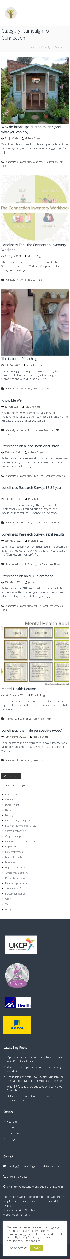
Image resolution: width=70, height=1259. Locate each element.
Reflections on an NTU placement (27, 576)
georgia (31, 582)
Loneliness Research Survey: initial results (33, 534)
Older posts (11, 776)
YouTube (12, 1121)
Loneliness (6, 434)
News (47, 388)
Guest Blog (37, 388)
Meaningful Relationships (44, 161)
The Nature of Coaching (19, 358)
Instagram (13, 1139)
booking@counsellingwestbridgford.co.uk (33, 1166)
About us (36, 605)
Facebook (13, 1133)
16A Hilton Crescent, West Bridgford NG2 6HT (34, 1186)
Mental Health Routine (18, 688)
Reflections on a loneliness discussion (30, 446)
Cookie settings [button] (18, 1247)
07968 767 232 (17, 1176)
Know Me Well (12, 400)
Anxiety (10, 718)
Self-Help (37, 279)
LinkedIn (12, 1127)
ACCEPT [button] (37, 1247)
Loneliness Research (42, 430)
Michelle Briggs (32, 138)
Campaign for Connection (18, 161)
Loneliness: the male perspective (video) (31, 730)
